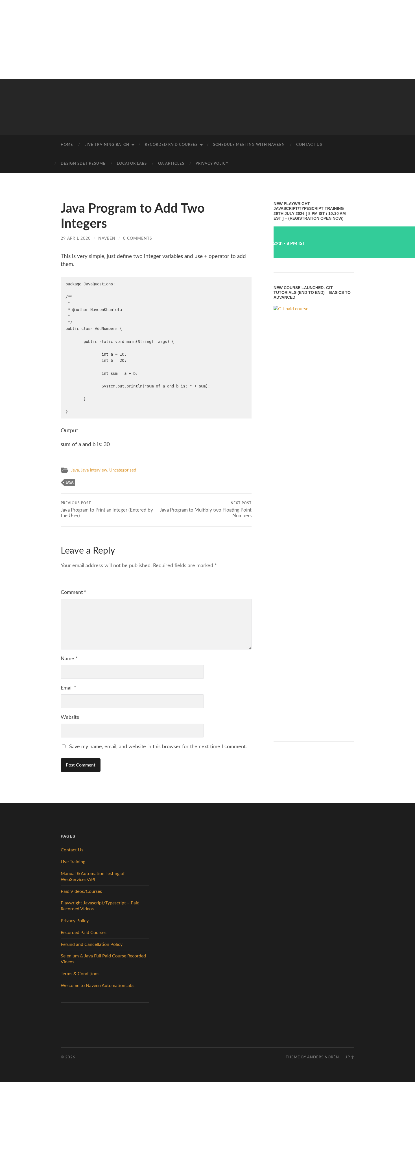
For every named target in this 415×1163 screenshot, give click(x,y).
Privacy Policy (212, 164)
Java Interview (94, 470)
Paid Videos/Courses (81, 891)
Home (67, 145)
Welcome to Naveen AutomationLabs (97, 985)
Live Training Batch (106, 145)
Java (75, 470)
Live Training (73, 862)
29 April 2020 (76, 238)
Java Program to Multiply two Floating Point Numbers (206, 509)
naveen (106, 238)
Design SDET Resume (83, 164)
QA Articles (171, 164)
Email (68, 688)
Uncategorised (122, 470)
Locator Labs (132, 164)
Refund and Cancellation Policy (92, 944)
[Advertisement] (169, 39)
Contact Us (309, 145)
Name (69, 658)
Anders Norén (323, 1057)
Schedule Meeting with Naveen (249, 145)
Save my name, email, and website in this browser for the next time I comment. (158, 746)
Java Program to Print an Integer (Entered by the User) (107, 509)
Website (70, 717)
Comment (73, 592)
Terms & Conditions (80, 974)
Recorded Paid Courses (171, 145)
